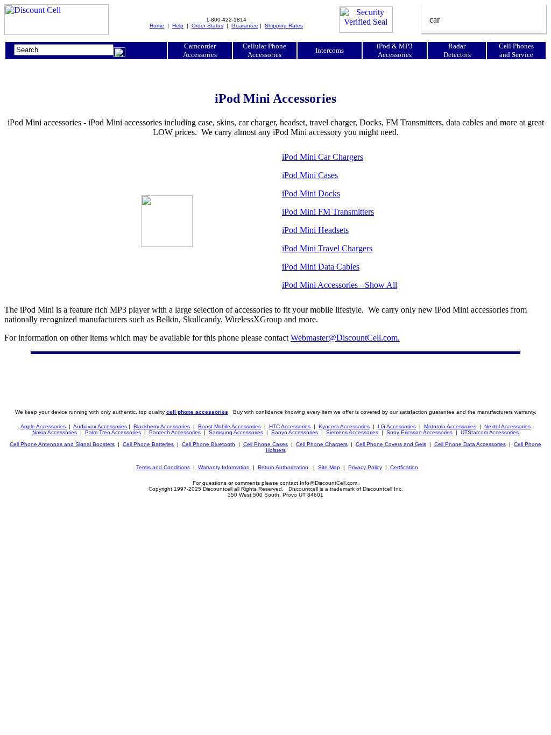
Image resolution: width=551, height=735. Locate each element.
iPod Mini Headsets (315, 230)
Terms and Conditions (163, 467)
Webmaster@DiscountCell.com (345, 337)
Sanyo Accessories (294, 432)
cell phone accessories (197, 412)
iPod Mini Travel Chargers (327, 248)
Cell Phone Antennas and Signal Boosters (62, 444)
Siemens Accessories (352, 432)
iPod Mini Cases (310, 175)
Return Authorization (283, 467)
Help (177, 26)
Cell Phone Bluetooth (208, 444)
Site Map (329, 467)
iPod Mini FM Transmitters (328, 211)
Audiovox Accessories (100, 426)
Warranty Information (224, 467)
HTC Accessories (289, 426)
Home (157, 26)
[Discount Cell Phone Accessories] (56, 32)
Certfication (404, 467)
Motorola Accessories (450, 426)
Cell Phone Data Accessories (470, 444)
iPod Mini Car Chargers (322, 156)
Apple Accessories (43, 426)
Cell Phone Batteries (148, 444)
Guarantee (244, 26)
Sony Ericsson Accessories (419, 432)
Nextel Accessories (507, 426)
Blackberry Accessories (161, 426)
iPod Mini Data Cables (320, 266)
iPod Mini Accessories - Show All (339, 284)
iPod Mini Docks (311, 193)
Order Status (207, 26)
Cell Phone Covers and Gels (391, 444)
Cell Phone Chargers (322, 444)
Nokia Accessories (54, 432)
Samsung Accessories (236, 432)
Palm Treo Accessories (113, 432)
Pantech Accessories (175, 432)
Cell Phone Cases (265, 444)
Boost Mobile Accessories (229, 426)
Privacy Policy (365, 467)
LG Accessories (397, 426)
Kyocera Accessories (344, 426)
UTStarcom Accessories (490, 432)
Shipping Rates (284, 26)
